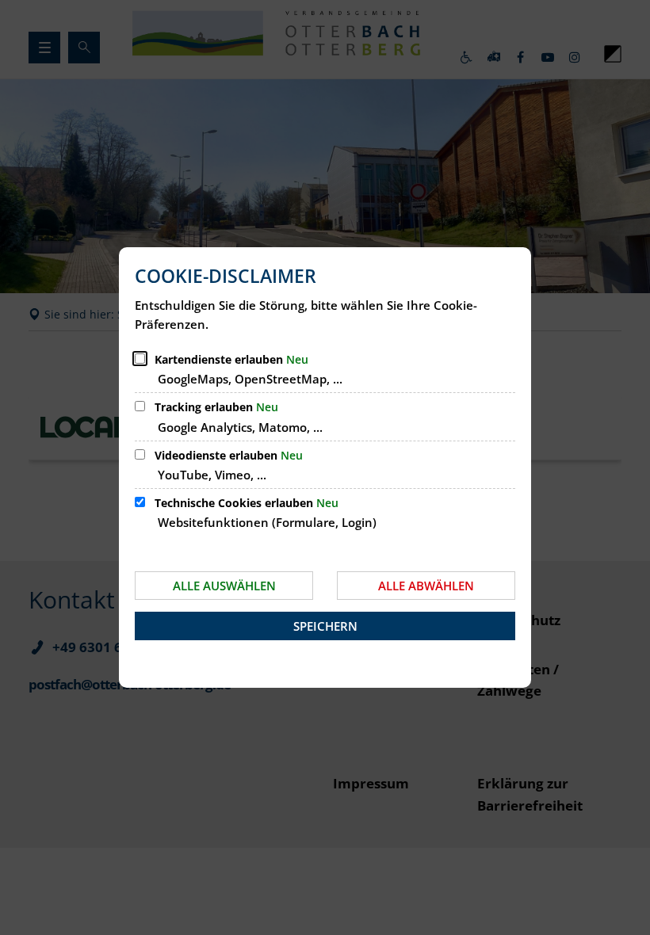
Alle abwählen (426, 585)
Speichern (325, 626)
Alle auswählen (224, 585)
